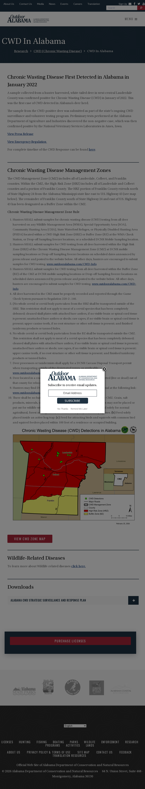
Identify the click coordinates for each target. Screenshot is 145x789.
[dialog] (72, 391)
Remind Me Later (79, 408)
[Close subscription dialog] (104, 369)
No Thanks (62, 408)
